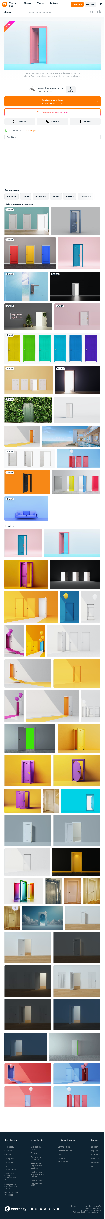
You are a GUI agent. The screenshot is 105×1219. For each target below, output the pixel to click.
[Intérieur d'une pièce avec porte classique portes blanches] (12, 917)
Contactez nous (63, 1149)
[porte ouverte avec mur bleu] (26, 220)
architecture (40, 195)
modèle (55, 195)
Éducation (9, 1161)
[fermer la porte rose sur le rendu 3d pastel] (69, 606)
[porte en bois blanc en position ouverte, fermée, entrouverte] (29, 457)
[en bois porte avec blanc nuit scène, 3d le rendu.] (76, 946)
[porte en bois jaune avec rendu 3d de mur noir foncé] (76, 861)
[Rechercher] (91, 12)
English (92, 1145)
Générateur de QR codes (10, 1192)
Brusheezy (9, 1145)
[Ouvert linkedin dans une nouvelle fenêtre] (41, 1208)
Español (92, 1149)
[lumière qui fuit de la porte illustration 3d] (77, 379)
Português (94, 1153)
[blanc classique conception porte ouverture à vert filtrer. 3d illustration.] (74, 1046)
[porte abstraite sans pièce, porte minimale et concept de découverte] (77, 409)
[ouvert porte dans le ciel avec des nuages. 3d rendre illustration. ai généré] (42, 917)
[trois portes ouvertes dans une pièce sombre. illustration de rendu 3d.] (75, 573)
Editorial (54, 3)
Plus (11, 6)
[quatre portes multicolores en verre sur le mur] (76, 481)
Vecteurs (13, 3)
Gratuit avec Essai (52, 101)
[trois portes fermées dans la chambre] (30, 252)
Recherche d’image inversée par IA (10, 1175)
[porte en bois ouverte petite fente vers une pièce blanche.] (53, 890)
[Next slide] (94, 195)
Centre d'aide (62, 1145)
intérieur (69, 195)
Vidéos (40, 3)
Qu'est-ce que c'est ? (32, 130)
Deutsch (93, 1157)
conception (85, 195)
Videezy (7, 1153)
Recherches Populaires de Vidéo (36, 1181)
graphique (11, 195)
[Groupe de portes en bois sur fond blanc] (52, 347)
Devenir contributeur (62, 1158)
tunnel (25, 195)
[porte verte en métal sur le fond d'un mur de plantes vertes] (28, 409)
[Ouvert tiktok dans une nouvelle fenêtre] (49, 1208)
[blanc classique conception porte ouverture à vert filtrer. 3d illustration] (29, 737)
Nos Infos (60, 1153)
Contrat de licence (35, 1146)
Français (93, 1161)
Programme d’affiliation (35, 1157)
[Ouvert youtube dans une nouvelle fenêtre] (58, 1208)
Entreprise (9, 1157)
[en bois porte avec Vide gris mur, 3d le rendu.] (27, 829)
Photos (27, 3)
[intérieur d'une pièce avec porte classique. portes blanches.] (51, 800)
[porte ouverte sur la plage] (26, 285)
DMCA (33, 1152)
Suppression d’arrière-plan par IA (10, 1185)
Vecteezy (8, 1149)
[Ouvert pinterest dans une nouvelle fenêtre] (45, 1208)
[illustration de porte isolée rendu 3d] (27, 481)
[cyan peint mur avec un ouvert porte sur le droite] (80, 800)
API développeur (10, 1166)
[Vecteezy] (4, 4)
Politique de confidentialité (88, 1209)
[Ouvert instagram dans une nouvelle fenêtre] (36, 1208)
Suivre (70, 91)
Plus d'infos (11, 136)
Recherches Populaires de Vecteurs (36, 1164)
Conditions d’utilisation (89, 1207)
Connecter (90, 4)
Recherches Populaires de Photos (36, 1173)
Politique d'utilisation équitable (83, 1211)
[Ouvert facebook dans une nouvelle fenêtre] (32, 1208)
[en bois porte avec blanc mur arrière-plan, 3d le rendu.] (82, 917)
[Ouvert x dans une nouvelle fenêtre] (54, 1208)
